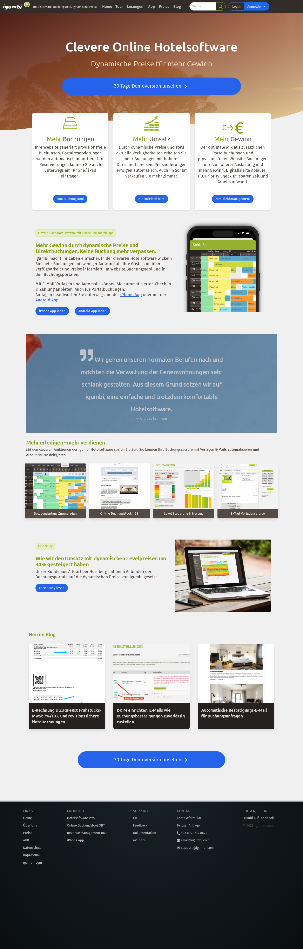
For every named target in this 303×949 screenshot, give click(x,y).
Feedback (140, 825)
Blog (177, 6)
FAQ (136, 818)
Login (236, 6)
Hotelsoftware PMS (81, 818)
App (151, 6)
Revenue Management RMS (87, 833)
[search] (221, 6)
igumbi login (32, 862)
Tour (119, 6)
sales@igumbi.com (195, 840)
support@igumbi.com (197, 848)
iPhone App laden (52, 311)
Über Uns (30, 825)
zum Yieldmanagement (232, 199)
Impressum (31, 855)
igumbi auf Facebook (258, 818)
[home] (16, 6)
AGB (26, 840)
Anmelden (255, 6)
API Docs (139, 840)
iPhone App (131, 294)
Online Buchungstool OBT (86, 825)
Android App (47, 300)
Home (107, 6)
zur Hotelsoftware (151, 199)
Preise (164, 6)
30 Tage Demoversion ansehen (148, 86)
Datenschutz (32, 848)
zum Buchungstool (70, 199)
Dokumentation (144, 833)
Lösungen (135, 6)
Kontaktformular (189, 818)
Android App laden (92, 311)
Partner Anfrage (188, 825)
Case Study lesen (51, 588)
